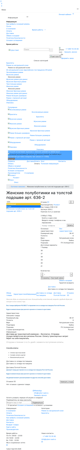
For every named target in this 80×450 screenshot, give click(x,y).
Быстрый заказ (57, 278)
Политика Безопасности (15, 38)
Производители (14, 173)
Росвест (57, 205)
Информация (31, 294)
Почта (8, 26)
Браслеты (45, 413)
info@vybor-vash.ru (48, 439)
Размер (44, 247)
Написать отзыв (66, 382)
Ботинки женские (18, 187)
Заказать (11, 159)
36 (42, 250)
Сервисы (11, 161)
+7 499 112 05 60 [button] (49, 436)
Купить (70, 225)
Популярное (13, 107)
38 (42, 257)
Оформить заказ (67, 58)
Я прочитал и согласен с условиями (30, 405)
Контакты (62, 161)
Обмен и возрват (12, 36)
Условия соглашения (14, 40)
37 (42, 254)
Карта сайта (11, 427)
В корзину (45, 278)
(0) (48, 202)
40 (42, 263)
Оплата (9, 31)
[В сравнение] (72, 202)
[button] (38, 30)
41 (41, 266)
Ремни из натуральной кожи (52, 411)
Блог (42, 161)
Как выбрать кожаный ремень (18, 24)
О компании (11, 29)
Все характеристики (65, 230)
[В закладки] (70, 202)
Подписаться (37, 403)
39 (42, 260)
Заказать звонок (70, 52)
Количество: (45, 271)
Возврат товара (12, 425)
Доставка (10, 33)
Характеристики (20, 294)
